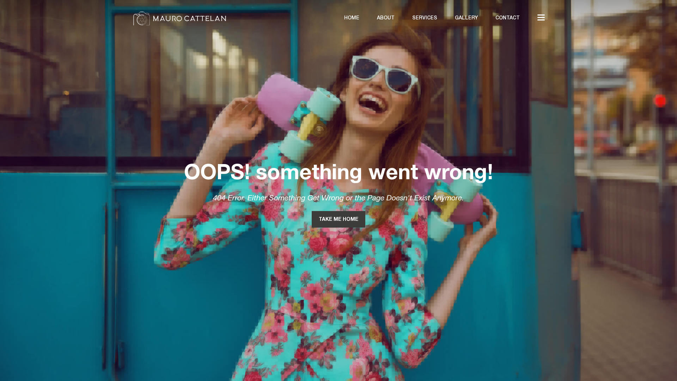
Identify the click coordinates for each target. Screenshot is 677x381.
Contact (507, 18)
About (386, 18)
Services (424, 18)
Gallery (466, 18)
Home (351, 18)
